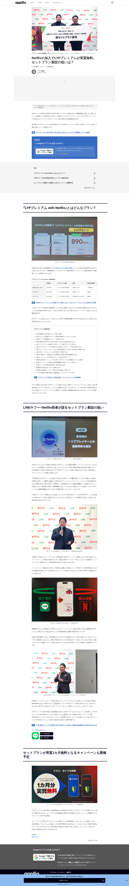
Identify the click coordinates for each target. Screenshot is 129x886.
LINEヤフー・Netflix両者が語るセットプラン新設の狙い (51, 178)
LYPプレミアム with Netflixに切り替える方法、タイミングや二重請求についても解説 (63, 132)
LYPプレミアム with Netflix (64, 268)
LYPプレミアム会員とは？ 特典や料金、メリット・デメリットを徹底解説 (59, 377)
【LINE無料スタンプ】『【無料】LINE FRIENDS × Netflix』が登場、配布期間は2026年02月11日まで (66, 725)
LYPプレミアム (51, 53)
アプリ (32, 2)
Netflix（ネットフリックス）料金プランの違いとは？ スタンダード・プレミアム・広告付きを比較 (66, 302)
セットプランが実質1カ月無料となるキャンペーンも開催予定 (53, 183)
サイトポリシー (61, 872)
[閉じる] (126, 880)
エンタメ (47, 2)
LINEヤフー (34, 837)
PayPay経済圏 (42, 53)
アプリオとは (53, 872)
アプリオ (34, 53)
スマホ (39, 2)
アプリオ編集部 (41, 71)
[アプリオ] (20, 2)
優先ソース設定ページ (76, 862)
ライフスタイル (57, 2)
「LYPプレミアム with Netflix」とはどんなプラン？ (50, 173)
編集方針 (41, 107)
